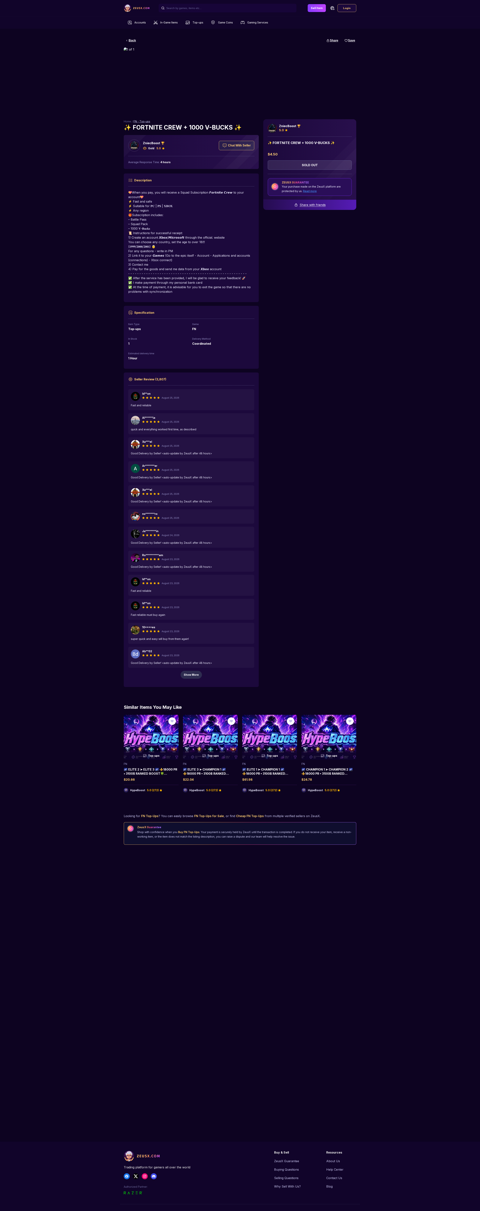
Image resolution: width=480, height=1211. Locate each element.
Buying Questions (286, 1169)
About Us (333, 1161)
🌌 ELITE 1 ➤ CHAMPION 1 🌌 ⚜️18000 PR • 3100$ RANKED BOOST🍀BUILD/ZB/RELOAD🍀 (265, 774)
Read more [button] (310, 191)
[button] (332, 8)
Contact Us (334, 1178)
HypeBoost (137, 790)
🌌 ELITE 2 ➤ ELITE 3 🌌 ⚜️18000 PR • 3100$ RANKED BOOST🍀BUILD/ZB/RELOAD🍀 (150, 774)
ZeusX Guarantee (286, 1161)
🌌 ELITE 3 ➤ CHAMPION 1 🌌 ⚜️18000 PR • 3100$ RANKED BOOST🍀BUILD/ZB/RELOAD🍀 (206, 774)
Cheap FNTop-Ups (250, 816)
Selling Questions (286, 1178)
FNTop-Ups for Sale (209, 816)
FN (125, 763)
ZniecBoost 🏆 (154, 143)
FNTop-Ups (149, 816)
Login (347, 8)
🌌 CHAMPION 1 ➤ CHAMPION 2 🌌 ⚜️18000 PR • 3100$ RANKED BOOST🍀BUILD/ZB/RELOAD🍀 (327, 774)
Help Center (335, 1169)
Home (127, 121)
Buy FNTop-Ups (189, 832)
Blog (329, 1186)
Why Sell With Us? (287, 1186)
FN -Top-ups (142, 121)
